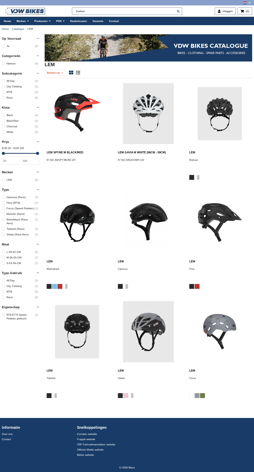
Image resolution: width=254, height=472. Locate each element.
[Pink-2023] (125, 395)
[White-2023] (197, 177)
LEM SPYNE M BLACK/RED (65, 152)
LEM (192, 152)
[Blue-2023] (54, 286)
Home (5, 28)
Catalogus (18, 28)
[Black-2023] (191, 177)
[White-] (191, 395)
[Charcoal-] (197, 395)
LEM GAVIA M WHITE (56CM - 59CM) (142, 152)
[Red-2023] (59, 286)
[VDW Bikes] (25, 11)
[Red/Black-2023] (197, 286)
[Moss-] (202, 395)
